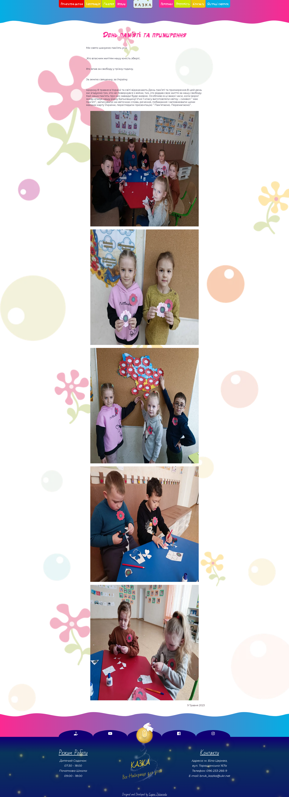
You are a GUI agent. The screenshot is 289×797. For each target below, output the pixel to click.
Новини (121, 4)
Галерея (108, 4)
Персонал (166, 4)
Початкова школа (71, 4)
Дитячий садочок (218, 4)
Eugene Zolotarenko (158, 794)
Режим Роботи (73, 753)
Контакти (198, 4)
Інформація (93, 4)
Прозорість (183, 4)
